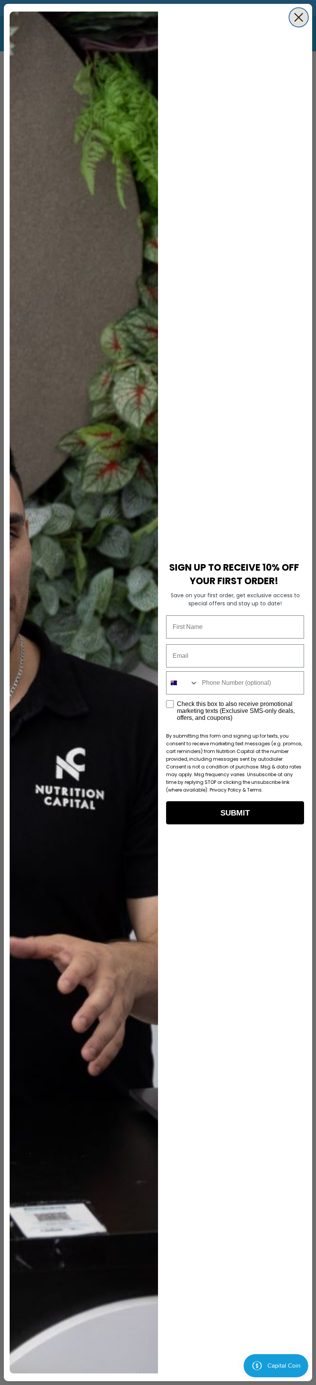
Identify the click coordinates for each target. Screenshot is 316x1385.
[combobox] (182, 683)
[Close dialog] (298, 17)
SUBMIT (235, 813)
